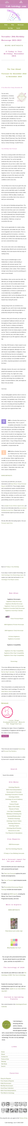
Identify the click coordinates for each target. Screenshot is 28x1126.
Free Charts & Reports (7, 1081)
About (3, 1054)
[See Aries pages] (3, 1107)
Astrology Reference (14, 823)
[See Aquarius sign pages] (21, 1113)
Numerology (14, 661)
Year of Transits (8, 880)
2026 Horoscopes (14, 844)
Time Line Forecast (9, 873)
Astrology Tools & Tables (14, 821)
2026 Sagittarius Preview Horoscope (14, 624)
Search (3, 1066)
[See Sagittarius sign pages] (12, 1113)
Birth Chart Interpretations (14, 789)
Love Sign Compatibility (14, 811)
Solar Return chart (6, 691)
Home (3, 1052)
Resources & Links (14, 830)
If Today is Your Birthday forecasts (14, 853)
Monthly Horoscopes (7, 1085)
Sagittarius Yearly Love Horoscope (14, 606)
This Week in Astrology (7, 1093)
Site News (4, 1064)
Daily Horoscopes (6, 1083)
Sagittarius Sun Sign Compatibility (14, 650)
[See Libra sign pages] (3, 1113)
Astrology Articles (14, 797)
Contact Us (4, 1056)
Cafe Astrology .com (14, 14)
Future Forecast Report (17, 618)
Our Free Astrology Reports (14, 849)
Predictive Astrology (14, 818)
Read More (5, 736)
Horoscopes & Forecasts (14, 792)
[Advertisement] (14, 545)
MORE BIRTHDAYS (14, 45)
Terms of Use (5, 1059)
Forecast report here (7, 523)
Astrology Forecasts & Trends (14, 794)
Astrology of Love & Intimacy (14, 799)
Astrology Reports (14, 787)
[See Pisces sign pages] (25, 1113)
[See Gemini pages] (12, 1107)
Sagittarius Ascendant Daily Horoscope (14, 608)
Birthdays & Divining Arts (14, 813)
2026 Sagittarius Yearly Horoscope (14, 630)
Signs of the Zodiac (14, 806)
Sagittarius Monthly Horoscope (14, 603)
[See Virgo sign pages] (25, 1107)
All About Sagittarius (14, 636)
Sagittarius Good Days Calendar (14, 610)
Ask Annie (14, 801)
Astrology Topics (14, 825)
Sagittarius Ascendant (14, 638)
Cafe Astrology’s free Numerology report (12, 575)
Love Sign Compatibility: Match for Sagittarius (14, 722)
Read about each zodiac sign (14, 931)
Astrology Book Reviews (14, 828)
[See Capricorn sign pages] (16, 1113)
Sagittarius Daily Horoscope (14, 601)
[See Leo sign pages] (21, 1107)
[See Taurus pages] (8, 1107)
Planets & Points (14, 809)
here (22, 961)
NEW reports (13, 894)
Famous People (14, 804)
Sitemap (3, 1061)
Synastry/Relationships (14, 816)
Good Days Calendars (7, 1088)
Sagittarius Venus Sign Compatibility (14, 655)
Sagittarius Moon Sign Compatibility (14, 653)
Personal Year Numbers (10, 751)
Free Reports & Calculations (14, 833)
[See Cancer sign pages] (16, 1107)
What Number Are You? (14, 947)
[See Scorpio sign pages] (7, 1113)
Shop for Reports (6, 1078)
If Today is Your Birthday (12, 566)
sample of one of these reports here (14, 505)
